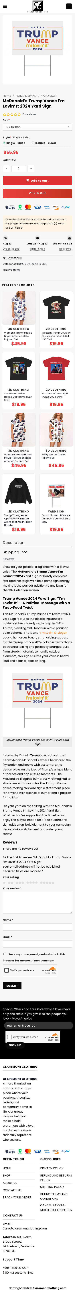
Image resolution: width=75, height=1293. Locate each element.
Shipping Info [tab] (15, 552)
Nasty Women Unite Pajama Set (53, 456)
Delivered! (65, 248)
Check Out (37, 193)
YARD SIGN (48, 96)
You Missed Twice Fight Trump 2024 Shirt (55, 395)
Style (7, 137)
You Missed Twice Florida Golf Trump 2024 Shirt (18, 397)
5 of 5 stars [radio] (46, 882)
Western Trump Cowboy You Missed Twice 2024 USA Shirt (56, 336)
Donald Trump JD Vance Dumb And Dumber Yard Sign (56, 519)
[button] (5, 6)
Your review (12, 888)
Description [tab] (13, 542)
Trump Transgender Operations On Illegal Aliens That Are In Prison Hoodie (18, 520)
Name (8, 920)
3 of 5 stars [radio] (19, 882)
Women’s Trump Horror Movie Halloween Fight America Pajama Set (18, 458)
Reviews (8, 559)
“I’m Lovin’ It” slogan (53, 633)
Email (7, 937)
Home (7, 96)
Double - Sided (45, 143)
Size (6, 120)
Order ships (37, 248)
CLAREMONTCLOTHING (20, 1079)
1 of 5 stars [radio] (4, 882)
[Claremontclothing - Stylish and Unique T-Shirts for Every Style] (37, 6)
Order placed (11, 248)
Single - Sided (15, 143)
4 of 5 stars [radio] (31, 882)
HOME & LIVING (26, 96)
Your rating (11, 877)
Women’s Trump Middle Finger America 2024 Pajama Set (18, 336)
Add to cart (40, 181)
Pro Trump (14, 269)
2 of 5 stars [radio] (10, 882)
